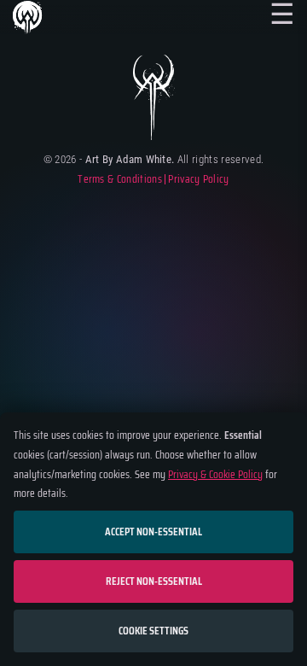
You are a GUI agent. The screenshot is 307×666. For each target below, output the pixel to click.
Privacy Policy (198, 179)
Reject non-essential (154, 581)
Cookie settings (153, 631)
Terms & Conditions (120, 179)
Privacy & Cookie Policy (215, 474)
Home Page (26, 17)
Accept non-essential (153, 531)
